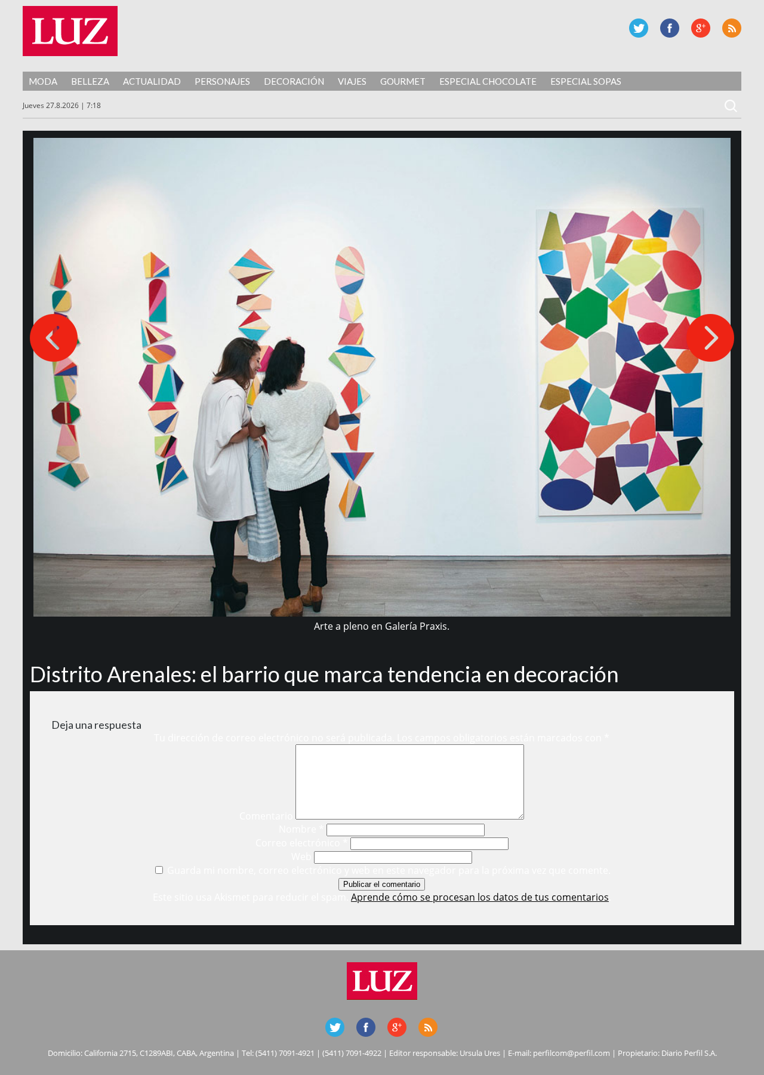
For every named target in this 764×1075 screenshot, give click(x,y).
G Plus (700, 28)
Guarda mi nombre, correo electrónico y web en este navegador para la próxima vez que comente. (389, 870)
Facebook (669, 28)
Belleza (90, 81)
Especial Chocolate (488, 81)
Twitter (638, 28)
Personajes (222, 81)
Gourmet (403, 81)
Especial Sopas (585, 81)
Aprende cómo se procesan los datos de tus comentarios (480, 897)
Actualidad (152, 81)
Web (301, 856)
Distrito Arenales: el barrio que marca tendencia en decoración (324, 674)
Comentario (266, 816)
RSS (731, 28)
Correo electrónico (301, 842)
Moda (43, 81)
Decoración (294, 81)
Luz (70, 31)
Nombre (301, 829)
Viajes (352, 81)
